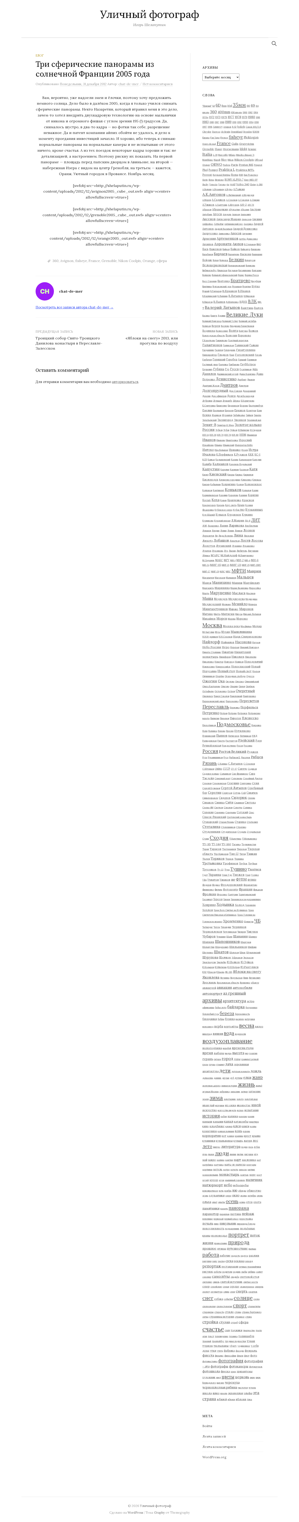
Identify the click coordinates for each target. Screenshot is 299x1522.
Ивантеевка (232, 440)
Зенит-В (209, 424)
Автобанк (207, 214)
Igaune (252, 149)
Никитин (228, 652)
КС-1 (257, 454)
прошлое (209, 1248)
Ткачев (206, 858)
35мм (239, 105)
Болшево (206, 275)
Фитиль (218, 889)
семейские (216, 1286)
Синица (220, 802)
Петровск (242, 713)
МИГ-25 (246, 565)
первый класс (231, 1218)
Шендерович (221, 947)
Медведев (221, 598)
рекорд (249, 1261)
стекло (229, 1312)
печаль (207, 1223)
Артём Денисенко (248, 238)
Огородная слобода (235, 676)
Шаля (229, 936)
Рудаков (252, 751)
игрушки (219, 1105)
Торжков (218, 858)
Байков (235, 249)
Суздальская (254, 831)
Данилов (209, 374)
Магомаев (220, 577)
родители (227, 1271)
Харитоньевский (247, 894)
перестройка (246, 1218)
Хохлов (207, 910)
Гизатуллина (245, 350)
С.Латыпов (235, 763)
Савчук (242, 768)
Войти (207, 1426)
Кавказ (211, 459)
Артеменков (227, 238)
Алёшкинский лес (233, 224)
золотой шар (251, 1099)
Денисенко (226, 378)
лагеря (248, 1140)
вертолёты (231, 1026)
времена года (242, 1048)
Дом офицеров (218, 396)
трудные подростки (235, 1341)
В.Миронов (249, 296)
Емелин (207, 410)
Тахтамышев (229, 849)
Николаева (250, 656)
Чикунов (252, 931)
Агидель (227, 214)
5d (213, 105)
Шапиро (253, 936)
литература (230, 1146)
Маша (207, 598)
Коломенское (253, 484)
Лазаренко (213, 525)
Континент (218, 490)
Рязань (209, 763)
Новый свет (244, 671)
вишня (218, 1033)
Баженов (215, 249)
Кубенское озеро (223, 509)
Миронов (246, 609)
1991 (234, 122)
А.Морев (206, 200)
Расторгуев (231, 740)
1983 (205, 122)
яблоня (241, 1399)
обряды (242, 1190)
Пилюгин (214, 718)
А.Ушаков (208, 204)
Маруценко (220, 592)
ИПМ (242, 434)
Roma (234, 174)
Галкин (254, 345)
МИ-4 (247, 560)
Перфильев (249, 707)
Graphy (159, 1512)
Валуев (258, 307)
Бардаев (220, 254)
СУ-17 (234, 768)
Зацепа (257, 415)
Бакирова (255, 249)
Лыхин (232, 550)
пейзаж (248, 1213)
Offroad (259, 159)
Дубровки (207, 400)
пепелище (207, 1218)
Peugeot (258, 165)
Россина (248, 745)
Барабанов (207, 254)
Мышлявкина (241, 632)
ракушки (207, 1261)
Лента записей (214, 1436)
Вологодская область (213, 335)
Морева (232, 618)
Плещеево (250, 718)
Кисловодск (210, 479)
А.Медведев (248, 195)
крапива (239, 1136)
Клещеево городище (229, 479)
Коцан (223, 500)
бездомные (251, 1007)
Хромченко (233, 921)
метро (226, 1169)
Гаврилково (221, 340)
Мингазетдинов (215, 609)
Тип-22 (234, 853)
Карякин (234, 469)
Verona (222, 184)
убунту (233, 1345)
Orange (149, 261)
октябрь (252, 1195)
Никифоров (225, 656)
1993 (245, 122)
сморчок (252, 1291)
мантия (229, 1160)
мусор (214, 1180)
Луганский (223, 546)
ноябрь (227, 1190)
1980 (251, 117)
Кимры (231, 474)
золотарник (230, 1099)
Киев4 (205, 474)
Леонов (249, 530)
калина (233, 1116)
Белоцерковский (236, 265)
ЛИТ (255, 520)
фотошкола (211, 1371)
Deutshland (236, 131)
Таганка (236, 844)
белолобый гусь (210, 1014)
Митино (207, 614)
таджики (236, 1330)
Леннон (238, 530)
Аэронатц (223, 243)
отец (249, 1202)
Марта (205, 593)
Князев (206, 484)
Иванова (220, 440)
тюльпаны (221, 1346)
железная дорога (211, 1085)
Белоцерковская (214, 265)
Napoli (217, 159)
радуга (244, 1255)
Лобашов (221, 540)
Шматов (221, 951)
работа (210, 1254)
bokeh (241, 126)
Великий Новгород (212, 321)
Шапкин (208, 942)
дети (225, 1070)
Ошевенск (207, 696)
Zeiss (253, 184)
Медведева (236, 599)
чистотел (243, 1387)
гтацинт (220, 1064)
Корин (255, 490)
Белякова (250, 265)
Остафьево (208, 691)
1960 (245, 112)
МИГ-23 (235, 565)
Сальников (225, 773)
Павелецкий (236, 696)
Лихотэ (207, 540)
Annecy (218, 126)
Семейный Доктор (252, 778)
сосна (256, 1299)
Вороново (244, 335)
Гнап (231, 354)
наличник (254, 1179)
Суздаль (241, 831)
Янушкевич (254, 977)
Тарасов (215, 849)
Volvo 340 (242, 184)
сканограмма (247, 1286)
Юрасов (211, 972)
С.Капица (222, 763)
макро (212, 1159)
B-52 (234, 126)
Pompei (213, 169)
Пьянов (221, 735)
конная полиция (226, 1131)
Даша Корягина (247, 374)
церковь (242, 1377)
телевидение (221, 1336)
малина (220, 1160)
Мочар (257, 626)
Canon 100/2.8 (253, 126)
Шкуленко (207, 952)
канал (228, 1121)
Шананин (240, 936)
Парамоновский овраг (213, 701)
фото (253, 1355)
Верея (216, 326)
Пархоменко (232, 701)
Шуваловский (253, 952)
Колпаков (207, 490)
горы (237, 1059)
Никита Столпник (211, 652)
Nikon (231, 159)
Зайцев (249, 415)
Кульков (221, 514)
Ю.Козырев (208, 967)
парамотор (210, 1214)
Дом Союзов (235, 391)
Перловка (235, 707)
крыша (256, 1135)
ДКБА (255, 369)
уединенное (244, 1345)
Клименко (246, 479)
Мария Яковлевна (239, 588)
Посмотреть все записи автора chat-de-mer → (74, 307)
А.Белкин (207, 189)
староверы (208, 1312)
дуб (232, 1077)
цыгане (220, 1382)
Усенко (255, 874)
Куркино (247, 514)
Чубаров (209, 936)
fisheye (81, 261)
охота (257, 1202)
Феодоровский (232, 885)
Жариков (216, 415)
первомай (219, 1218)
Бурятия (246, 286)
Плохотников (209, 725)
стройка (210, 1321)
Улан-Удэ (227, 874)
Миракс (233, 609)
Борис (241, 275)
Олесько (239, 681)
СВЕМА (218, 768)
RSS (241, 174)
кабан (224, 1116)
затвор (244, 1091)
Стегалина (211, 826)
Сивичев (252, 792)
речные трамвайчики (250, 1266)
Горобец (231, 359)
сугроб (234, 1322)
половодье (219, 1235)
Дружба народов (245, 396)
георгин (253, 1053)
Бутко (256, 286)
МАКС (219, 560)
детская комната (240, 1071)
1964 (255, 112)
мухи (221, 1180)
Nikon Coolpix (129, 261)
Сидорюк (239, 797)
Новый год (226, 671)
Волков (253, 330)
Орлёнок (250, 686)
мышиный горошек (235, 1180)
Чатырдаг (207, 927)
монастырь (229, 1174)
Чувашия (221, 936)
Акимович (246, 214)
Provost (207, 174)
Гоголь (258, 354)
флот (246, 1355)
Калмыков (220, 464)
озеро (228, 1195)
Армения (209, 238)
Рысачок (245, 757)
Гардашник (208, 350)
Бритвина (207, 286)
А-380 (259, 184)
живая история (229, 1085)
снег (207, 1298)
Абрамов (206, 209)
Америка (248, 224)
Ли (216, 535)
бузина (230, 1019)
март (237, 1160)
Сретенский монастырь (239, 817)
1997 (204, 126)
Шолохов (234, 952)
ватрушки (250, 1019)
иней (256, 1105)
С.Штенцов (208, 768)
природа (238, 1242)
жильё (259, 1085)
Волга (233, 330)
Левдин (215, 530)
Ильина (218, 445)
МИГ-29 (215, 571)
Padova (226, 165)
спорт (240, 1305)
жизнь (246, 1084)
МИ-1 (233, 560)
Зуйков (233, 430)
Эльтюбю (221, 962)
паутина (235, 1214)
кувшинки (208, 1140)
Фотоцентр (230, 889)
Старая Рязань (226, 822)
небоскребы (241, 1185)
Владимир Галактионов (242, 326)
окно (235, 1195)
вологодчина (212, 1048)
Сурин (205, 838)
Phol (205, 169)
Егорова (244, 405)
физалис (219, 1355)
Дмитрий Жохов (210, 385)
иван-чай (208, 1105)
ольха (206, 1202)
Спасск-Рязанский (214, 817)
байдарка (236, 1006)
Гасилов (219, 350)
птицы (221, 1248)
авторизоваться (125, 382)
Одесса (250, 676)
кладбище (217, 1126)
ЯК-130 (228, 972)
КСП (204, 459)
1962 (250, 112)
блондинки (209, 1019)
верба (218, 1026)
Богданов (233, 270)
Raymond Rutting (221, 174)
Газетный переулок (238, 340)
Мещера (252, 604)
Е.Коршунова (247, 400)
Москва (212, 625)
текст (211, 1336)
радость (235, 1255)
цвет (218, 1377)
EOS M (256, 131)
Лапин (224, 525)
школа (207, 1393)
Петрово (232, 713)
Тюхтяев (254, 869)
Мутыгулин (208, 632)
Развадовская (209, 740)
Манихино (221, 582)
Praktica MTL (245, 170)
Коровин (223, 495)
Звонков (240, 420)
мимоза (243, 1169)
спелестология (224, 1306)
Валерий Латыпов (222, 307)
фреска (225, 1371)
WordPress (135, 1512)
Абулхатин (234, 209)
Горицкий (219, 359)
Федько (216, 884)
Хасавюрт (207, 899)
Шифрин (252, 947)
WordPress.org (214, 1457)
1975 (224, 117)
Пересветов (249, 701)
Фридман (258, 889)
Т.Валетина (235, 838)
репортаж (211, 1266)
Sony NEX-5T (251, 179)
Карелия (224, 469)
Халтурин (233, 894)
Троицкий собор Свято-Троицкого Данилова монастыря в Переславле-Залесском (69, 343)
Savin (205, 179)
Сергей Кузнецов (211, 788)
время (207, 1052)
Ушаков (225, 879)
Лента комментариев (219, 1447)
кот (224, 1135)
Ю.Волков (233, 962)
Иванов (209, 439)
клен (237, 1126)
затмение (255, 1091)
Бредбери (256, 281)
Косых (206, 500)
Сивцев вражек (210, 798)
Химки (226, 899)
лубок (257, 1147)
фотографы (219, 1366)
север (206, 1286)
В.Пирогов (207, 302)
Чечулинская (230, 931)
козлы (253, 1126)
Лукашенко (248, 545)
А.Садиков (218, 199)
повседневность (213, 1228)
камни (251, 1116)
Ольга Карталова (211, 686)
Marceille (223, 155)
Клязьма (256, 479)
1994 (251, 122)
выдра (228, 1053)
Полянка (212, 731)
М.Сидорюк (208, 560)
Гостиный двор (210, 364)
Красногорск (209, 505)
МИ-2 (240, 560)
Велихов (206, 326)
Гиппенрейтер (209, 354)
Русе (226, 757)
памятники (210, 1208)
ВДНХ (243, 301)
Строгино (241, 827)
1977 (231, 117)
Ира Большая (221, 450)
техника (233, 1336)
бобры (221, 1019)
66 (248, 106)
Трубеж (243, 863)
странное (239, 1316)
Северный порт (222, 778)
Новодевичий (253, 661)
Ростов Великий (232, 751)
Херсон (218, 899)
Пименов (224, 718)
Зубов (226, 430)
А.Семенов (231, 200)
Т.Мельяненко (249, 838)
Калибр (207, 464)
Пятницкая (245, 735)
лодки (244, 1147)
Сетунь (236, 792)
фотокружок (255, 1366)
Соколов (228, 807)
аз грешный (234, 993)
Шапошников (227, 941)
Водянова (208, 330)
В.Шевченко (232, 302)
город (227, 1058)
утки (213, 1350)
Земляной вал (254, 420)
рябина (251, 1271)
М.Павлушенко (245, 555)
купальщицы (224, 1140)
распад (222, 1261)
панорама (239, 1208)
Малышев (231, 577)
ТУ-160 (226, 844)
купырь (238, 1140)
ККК (251, 454)
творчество (249, 1330)
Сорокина (219, 812)
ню (234, 1190)
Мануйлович (251, 582)
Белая (216, 260)
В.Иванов (244, 291)
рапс (214, 1261)
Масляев (250, 593)
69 (253, 105)
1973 (217, 117)
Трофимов (230, 863)
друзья (225, 1077)
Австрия (255, 209)
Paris (234, 165)
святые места (250, 1282)
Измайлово (208, 445)
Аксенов (209, 219)
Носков (256, 671)
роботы (218, 1271)
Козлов (240, 484)
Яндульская (236, 977)
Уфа (204, 879)
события (228, 1299)
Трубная (252, 863)
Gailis (234, 143)
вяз (246, 1053)
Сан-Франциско (240, 773)
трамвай (206, 1341)
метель (217, 1169)
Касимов (244, 469)
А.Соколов (243, 200)
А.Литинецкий (233, 195)
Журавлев (227, 415)
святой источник (231, 1281)
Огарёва (219, 676)
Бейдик (207, 260)
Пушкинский (208, 735)
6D (218, 105)
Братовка (223, 281)
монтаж (244, 1174)
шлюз (216, 1393)
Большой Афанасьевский (224, 275)
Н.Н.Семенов (225, 636)
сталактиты (254, 1306)
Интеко (208, 450)
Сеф (243, 792)
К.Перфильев (224, 454)
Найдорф (211, 641)
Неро (225, 647)
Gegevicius (246, 144)
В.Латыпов (235, 295)
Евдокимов (233, 405)
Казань (234, 459)
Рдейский (246, 740)
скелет (206, 1291)
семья (226, 1286)
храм (233, 1371)
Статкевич (252, 822)
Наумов (256, 642)
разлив (254, 1255)
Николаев (237, 656)
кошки (230, 1136)
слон (232, 1291)
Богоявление (244, 270)
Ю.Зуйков (247, 962)
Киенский (218, 474)
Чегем (217, 927)
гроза (205, 1064)
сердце (234, 1286)
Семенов (207, 783)
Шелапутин (208, 947)
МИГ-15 (215, 565)
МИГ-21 (225, 565)
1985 (212, 122)
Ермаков (240, 410)
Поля (204, 731)
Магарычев (208, 577)
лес (255, 1140)
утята (220, 1350)
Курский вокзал (222, 520)
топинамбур (246, 1336)
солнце (243, 1297)
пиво (216, 1223)
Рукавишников (215, 757)
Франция (245, 889)
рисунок (207, 1271)
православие (220, 1243)
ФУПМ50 (252, 879)
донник (217, 1077)
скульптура (217, 1291)
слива (226, 1291)
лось (250, 1147)
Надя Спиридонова (247, 636)
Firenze (224, 137)
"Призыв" (207, 105)
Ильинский (228, 445)
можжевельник (210, 1174)
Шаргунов (246, 942)
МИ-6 (255, 560)
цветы (228, 1376)
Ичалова (208, 454)
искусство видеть (227, 1110)
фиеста (208, 1355)
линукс (216, 1147)
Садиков (252, 768)
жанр (257, 1077)
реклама (239, 1261)
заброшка (224, 1091)
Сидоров (224, 797)
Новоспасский (240, 666)
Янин (245, 977)
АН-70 (251, 204)
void (232, 184)
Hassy (218, 149)
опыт (214, 1202)
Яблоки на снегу (247, 971)
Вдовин (221, 315)
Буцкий (206, 291)
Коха (215, 500)
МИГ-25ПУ (255, 565)
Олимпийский (252, 681)
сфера (162, 261)
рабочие (225, 1255)
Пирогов (235, 718)
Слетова (250, 802)
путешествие (237, 1248)
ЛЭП (204, 525)
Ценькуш (248, 921)
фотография (230, 1360)
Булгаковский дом (222, 286)
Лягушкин (253, 550)
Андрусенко (210, 233)
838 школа (236, 112)
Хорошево (250, 905)
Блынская (222, 270)
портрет (238, 1234)
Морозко (242, 618)
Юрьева (220, 972)
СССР (226, 768)
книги (245, 1126)
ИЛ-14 (205, 434)
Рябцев (257, 757)
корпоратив (211, 1136)
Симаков (208, 802)
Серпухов (227, 792)
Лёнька (206, 555)
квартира (254, 1121)
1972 (211, 117)
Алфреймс (207, 224)
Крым (240, 505)
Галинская (228, 345)
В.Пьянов (219, 301)
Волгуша (243, 330)
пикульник (227, 1223)
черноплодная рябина (219, 1387)
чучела (252, 1387)
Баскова (245, 254)
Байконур (245, 249)
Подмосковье (234, 724)
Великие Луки (244, 314)
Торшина (239, 858)
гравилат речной (250, 1059)
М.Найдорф (228, 555)
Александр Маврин (228, 219)
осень (232, 1201)
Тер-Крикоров (221, 854)
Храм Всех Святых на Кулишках (231, 910)
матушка (219, 1164)
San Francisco (251, 174)
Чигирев (241, 931)
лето (207, 1146)
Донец (231, 395)
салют (259, 1271)
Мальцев (245, 577)
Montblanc (207, 159)
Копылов (246, 490)
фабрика (229, 1350)
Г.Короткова (208, 340)
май (204, 1159)
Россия (210, 751)
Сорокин (208, 812)
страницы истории (221, 1316)
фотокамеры (238, 1366)
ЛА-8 (247, 520)
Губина (218, 369)
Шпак (243, 952)
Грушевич (207, 369)
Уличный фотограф (149, 15)
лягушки (248, 1154)
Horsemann (231, 149)
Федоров (206, 884)
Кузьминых (254, 509)
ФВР (233, 879)
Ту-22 (220, 869)
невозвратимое (210, 1190)
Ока (221, 681)
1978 (238, 117)
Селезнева (236, 778)
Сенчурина (245, 783)
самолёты (221, 1276)
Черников (239, 927)
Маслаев (239, 593)
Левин (223, 530)
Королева (233, 495)
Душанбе (227, 400)
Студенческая (229, 831)
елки (247, 1077)
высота (238, 1053)
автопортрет (212, 993)
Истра (253, 450)
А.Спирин (255, 200)
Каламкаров (245, 459)
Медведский (211, 604)
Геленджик (229, 350)
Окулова (230, 681)
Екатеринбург (256, 405)
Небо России (211, 647)
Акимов (236, 214)
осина (242, 1202)
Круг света (231, 505)
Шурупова (210, 957)
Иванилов (252, 434)
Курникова (207, 520)
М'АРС (215, 555)
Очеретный (245, 691)
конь (238, 1131)
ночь (221, 1190)
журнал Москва (210, 1091)
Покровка (256, 725)
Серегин (214, 792)
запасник (235, 1091)
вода (229, 1033)
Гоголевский (244, 355)
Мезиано (226, 604)
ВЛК (252, 301)
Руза (204, 757)
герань (207, 1059)
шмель (223, 1393)
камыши (218, 1121)
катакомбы (241, 1121)
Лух (226, 550)
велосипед (207, 1026)
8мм (224, 105)
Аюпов (237, 244)
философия (230, 1355)
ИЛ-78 (227, 434)
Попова (221, 731)
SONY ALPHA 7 (234, 179)
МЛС (222, 571)
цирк (252, 1377)
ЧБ (257, 920)
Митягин (228, 614)
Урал (247, 874)
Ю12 (204, 972)
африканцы (208, 1007)
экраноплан (235, 1393)
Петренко (210, 713)
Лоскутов (208, 545)
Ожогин (209, 681)
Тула (227, 869)
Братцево (240, 280)
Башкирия (257, 254)
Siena (211, 179)
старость (219, 1312)
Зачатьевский (209, 420)
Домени (206, 396)
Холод (239, 905)
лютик (240, 1154)
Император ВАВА (244, 445)
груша (212, 1064)
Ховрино (209, 905)
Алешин (257, 219)
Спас (251, 812)
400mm (224, 112)
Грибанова (234, 364)
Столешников (228, 827)
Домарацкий (249, 391)
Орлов (242, 686)
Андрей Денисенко (245, 228)
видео (259, 1026)
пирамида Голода (246, 1223)
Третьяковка (212, 863)
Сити (229, 802)
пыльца (252, 1248)
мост (259, 1174)
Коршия (243, 495)
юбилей (222, 1399)
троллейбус (218, 1341)
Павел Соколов (221, 696)
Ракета (221, 740)
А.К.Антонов (213, 194)
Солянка (247, 807)
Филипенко (208, 889)
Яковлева (210, 977)
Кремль (220, 505)
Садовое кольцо (210, 773)
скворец (259, 1286)
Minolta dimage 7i (245, 155)
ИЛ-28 (213, 434)
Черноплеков (212, 931)
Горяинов (251, 359)
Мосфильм (246, 626)
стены (238, 1312)
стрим (248, 1316)
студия (224, 1322)
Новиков (239, 661)
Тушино (238, 869)
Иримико (235, 449)
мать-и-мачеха (235, 1164)
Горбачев (207, 359)
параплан (224, 1214)
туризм (207, 1346)
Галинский (242, 345)
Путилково (242, 731)
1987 (217, 122)
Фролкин (209, 894)
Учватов (213, 879)
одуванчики (217, 1195)
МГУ (226, 560)
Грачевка (223, 364)
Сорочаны (230, 812)
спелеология (209, 1306)
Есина (206, 415)
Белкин (236, 259)
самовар (206, 1276)
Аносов (235, 233)
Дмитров (229, 385)
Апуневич (247, 233)
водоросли (240, 1034)
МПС (228, 571)
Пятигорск (233, 735)
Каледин (256, 459)
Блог (40, 55)
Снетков (218, 807)
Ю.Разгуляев (249, 967)
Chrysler (206, 131)
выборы (219, 1053)
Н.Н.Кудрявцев (210, 636)
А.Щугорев (233, 204)
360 (55, 261)
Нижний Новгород (249, 647)
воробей (227, 1048)
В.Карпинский (209, 296)
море (252, 1174)
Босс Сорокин (209, 281)
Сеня (255, 783)
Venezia (213, 184)
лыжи (211, 1154)
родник (237, 1271)
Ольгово (225, 686)
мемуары (251, 1164)
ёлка (249, 1399)
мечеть (234, 1169)
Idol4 (243, 149)
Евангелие (221, 405)
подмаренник (232, 1228)
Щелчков (225, 957)
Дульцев (217, 400)
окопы (243, 1195)
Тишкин (252, 853)
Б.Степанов (250, 244)
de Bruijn (225, 131)
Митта (217, 614)
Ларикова (236, 525)
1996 (256, 122)
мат (259, 1160)
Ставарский (210, 821)
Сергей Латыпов (234, 788)
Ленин (230, 530)
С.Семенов (249, 763)
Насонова (243, 642)
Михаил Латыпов (252, 614)
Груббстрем (248, 364)
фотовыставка (209, 1361)
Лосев (245, 540)
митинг (251, 1169)
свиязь (216, 1282)
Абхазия (245, 209)
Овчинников (208, 676)
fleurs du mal (209, 144)
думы (238, 1078)
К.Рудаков (240, 454)
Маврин (254, 571)
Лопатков (235, 540)
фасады (240, 1350)
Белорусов (250, 260)
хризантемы (244, 1371)
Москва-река (231, 626)
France (94, 261)
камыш (207, 1121)
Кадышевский (223, 459)
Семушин (233, 783)
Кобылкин (215, 484)
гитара (217, 1059)
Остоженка (221, 691)
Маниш (237, 583)
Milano (232, 155)
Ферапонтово (250, 884)
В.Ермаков (229, 291)
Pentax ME (246, 165)
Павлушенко (249, 696)
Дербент (241, 379)
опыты (221, 1202)
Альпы (219, 224)
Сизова (251, 798)
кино (205, 1126)
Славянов (239, 802)
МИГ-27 (206, 571)
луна (204, 1154)
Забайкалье (239, 415)
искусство (209, 1110)
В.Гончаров (216, 291)
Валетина (247, 307)
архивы (212, 1000)
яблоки (231, 1399)
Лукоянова (217, 550)
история (211, 1115)
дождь (256, 1071)
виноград (207, 1034)
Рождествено (229, 745)
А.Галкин (239, 189)
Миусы (238, 614)
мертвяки (207, 1169)
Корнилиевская (210, 495)
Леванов (206, 530)
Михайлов (209, 618)
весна (246, 1025)
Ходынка (225, 904)
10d (229, 106)
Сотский (242, 812)
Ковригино (229, 484)
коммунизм (209, 1131)
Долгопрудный (215, 390)
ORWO (216, 164)
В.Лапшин (222, 296)
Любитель (242, 550)
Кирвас (239, 474)
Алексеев (246, 219)
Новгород (229, 661)
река (229, 1261)
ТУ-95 (206, 844)
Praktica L (227, 169)
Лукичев (206, 550)
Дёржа (236, 400)
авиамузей (209, 987)
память (224, 1208)
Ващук (214, 315)
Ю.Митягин (221, 967)
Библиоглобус (209, 270)
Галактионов (212, 345)
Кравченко (234, 500)
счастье (213, 1329)
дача (229, 1064)
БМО (258, 244)
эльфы (248, 1393)
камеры (243, 1116)
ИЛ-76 (220, 434)
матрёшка (207, 1164)
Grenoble (109, 261)
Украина (214, 875)
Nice (224, 159)
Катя (253, 469)
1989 (228, 122)
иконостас (244, 1105)
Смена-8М (207, 807)
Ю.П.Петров (233, 967)
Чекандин (226, 927)
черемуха (232, 1382)
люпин (233, 1154)
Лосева (257, 540)
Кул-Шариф (208, 514)
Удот (205, 874)
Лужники (237, 545)
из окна (230, 1105)
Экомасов (248, 957)
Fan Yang (214, 137)
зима (216, 1098)
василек (240, 1019)
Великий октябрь (247, 321)
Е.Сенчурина (209, 405)
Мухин (225, 631)
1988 (222, 122)
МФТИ (238, 571)
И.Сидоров (255, 430)
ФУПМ (241, 879)
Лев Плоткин (251, 525)
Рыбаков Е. (234, 757)
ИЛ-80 (235, 434)
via (227, 184)
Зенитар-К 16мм (225, 425)
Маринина (222, 588)
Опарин (234, 686)
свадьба (235, 1276)
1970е (205, 117)
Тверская (242, 849)
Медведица (251, 599)
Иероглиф (245, 440)
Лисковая (249, 535)
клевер (228, 1126)
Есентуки (251, 410)
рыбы (244, 1271)
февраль (251, 1350)
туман (251, 1341)
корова (246, 1131)
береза (227, 1013)
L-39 (215, 155)
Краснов (248, 500)
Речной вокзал (211, 745)
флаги (240, 1355)
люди (222, 1153)
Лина (238, 535)
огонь (205, 1195)
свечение (207, 1282)
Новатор (219, 661)
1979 (244, 117)
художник (208, 1377)
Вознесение (222, 330)
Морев (221, 618)
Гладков (223, 354)
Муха (217, 632)
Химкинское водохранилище (246, 899)
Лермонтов (208, 535)
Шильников (238, 947)
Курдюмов (234, 514)
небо (228, 1185)
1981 (258, 117)
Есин (259, 410)
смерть (242, 1291)
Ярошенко (245, 982)
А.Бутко (228, 189)
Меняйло (240, 604)
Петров (223, 713)
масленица (249, 1159)
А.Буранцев (218, 189)
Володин (231, 335)
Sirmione (219, 179)
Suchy (205, 184)
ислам (240, 1110)
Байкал (226, 249)
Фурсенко (222, 894)
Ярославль (209, 982)
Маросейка (255, 588)
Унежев (238, 875)
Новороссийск (223, 666)
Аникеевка (224, 233)
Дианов (251, 379)
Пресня (230, 731)
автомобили (242, 987)
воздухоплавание (227, 1041)
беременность (242, 1014)
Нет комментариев (158, 84)
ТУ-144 (216, 844)
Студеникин (211, 831)
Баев (205, 249)
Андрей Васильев (223, 228)
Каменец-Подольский (240, 464)
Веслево (225, 326)
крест (247, 1135)
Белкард (223, 260)
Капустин (211, 469)
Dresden (247, 131)
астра (250, 1001)
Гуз (227, 369)
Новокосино (208, 666)
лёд (256, 1154)
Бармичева (233, 254)
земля (205, 1099)
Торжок (229, 858)
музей (205, 1180)
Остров (231, 691)
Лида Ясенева (225, 535)
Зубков (219, 430)
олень (260, 1195)
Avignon (67, 261)
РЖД (254, 735)
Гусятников (245, 369)
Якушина (224, 977)
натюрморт (212, 1185)
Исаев (244, 450)
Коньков (233, 489)
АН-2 (243, 204)
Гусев (234, 369)
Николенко (208, 661)
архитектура (234, 1000)
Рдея (258, 740)
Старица (240, 821)
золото (240, 1099)
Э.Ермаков (237, 957)
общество (254, 1190)
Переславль (215, 707)
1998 (210, 126)
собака (218, 1298)
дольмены (207, 1077)
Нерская (234, 647)
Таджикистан (248, 844)
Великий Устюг (230, 321)
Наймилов (227, 642)
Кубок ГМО (238, 509)
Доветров (243, 385)
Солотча (237, 807)
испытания (251, 1110)
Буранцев (237, 286)
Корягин (253, 495)
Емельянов (218, 410)
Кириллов (248, 474)
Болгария (256, 270)
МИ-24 (205, 565)
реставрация (230, 1266)
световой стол (249, 1276)
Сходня (219, 837)
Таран (205, 849)
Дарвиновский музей (227, 374)
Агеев (217, 214)
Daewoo (216, 131)
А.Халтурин (221, 204)
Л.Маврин (237, 520)
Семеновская (219, 783)
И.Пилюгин (243, 430)
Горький (242, 359)
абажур (255, 982)
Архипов (207, 244)
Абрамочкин (220, 209)
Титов (242, 854)
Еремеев (229, 410)
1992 (239, 122)
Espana (206, 137)
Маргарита (208, 588)
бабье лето (220, 1007)
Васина (206, 315)
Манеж (206, 582)
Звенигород (225, 419)
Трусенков (209, 869)
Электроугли (209, 962)
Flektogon (251, 137)
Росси (240, 745)
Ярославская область (228, 982)
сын (227, 1330)
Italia (207, 154)
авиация (224, 987)
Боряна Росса (252, 275)
